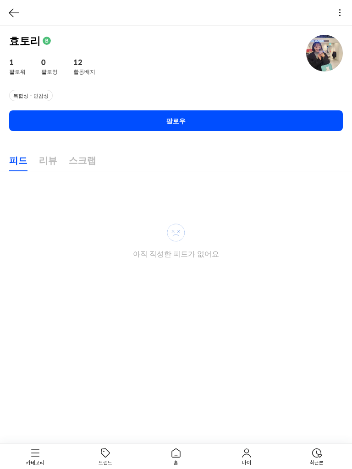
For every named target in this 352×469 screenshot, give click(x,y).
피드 (18, 160)
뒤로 (14, 12)
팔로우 (176, 121)
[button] (23, 67)
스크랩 (82, 160)
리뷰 (48, 160)
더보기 (342, 12)
